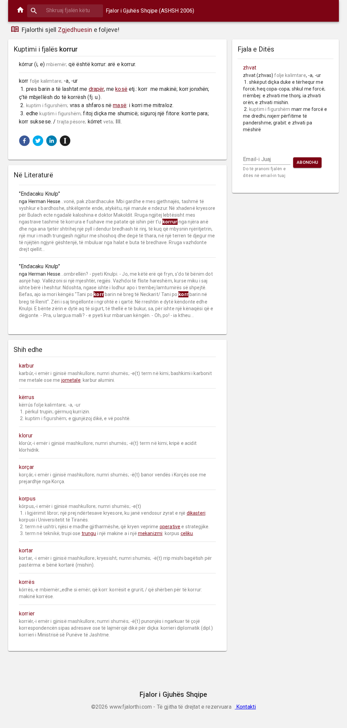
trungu (89, 533)
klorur (26, 435)
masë (119, 105)
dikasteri (196, 513)
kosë (121, 89)
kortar (26, 550)
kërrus (26, 397)
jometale (71, 380)
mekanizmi (150, 533)
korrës (27, 582)
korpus (27, 498)
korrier (27, 613)
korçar (26, 467)
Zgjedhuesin (75, 29)
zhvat (249, 67)
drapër (96, 89)
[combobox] (65, 10)
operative (170, 526)
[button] (24, 140)
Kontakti (245, 707)
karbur (26, 365)
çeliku (187, 533)
